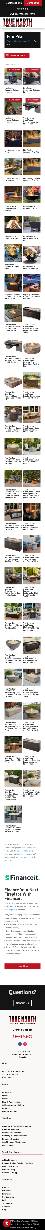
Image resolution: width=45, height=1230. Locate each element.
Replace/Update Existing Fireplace (17, 1163)
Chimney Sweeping (10, 1129)
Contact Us (33, 2)
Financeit (6, 1194)
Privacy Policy (21, 1224)
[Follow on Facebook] (20, 1044)
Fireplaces (7, 1092)
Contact (5, 1187)
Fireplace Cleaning (10, 1139)
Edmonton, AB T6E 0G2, (22, 1054)
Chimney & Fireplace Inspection (16, 1126)
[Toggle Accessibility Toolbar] (6, 1223)
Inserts (5, 1096)
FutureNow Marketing (27, 1228)
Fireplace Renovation (11, 1133)
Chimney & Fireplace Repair (14, 1136)
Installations (7, 1145)
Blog (4, 1210)
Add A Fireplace (9, 1160)
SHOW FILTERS (18, 55)
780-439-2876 (22, 1036)
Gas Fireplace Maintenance (14, 1142)
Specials (6, 1207)
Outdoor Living (8, 1170)
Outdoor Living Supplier (16, 41)
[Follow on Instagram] (25, 1044)
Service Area (8, 1197)
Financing (22, 8)
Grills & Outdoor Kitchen (13, 1105)
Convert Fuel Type (10, 1173)
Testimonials (8, 1203)
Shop (30, 41)
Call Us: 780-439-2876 (22, 14)
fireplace (12, 910)
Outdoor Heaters (9, 1111)
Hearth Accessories (11, 1102)
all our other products (22, 857)
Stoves (5, 1099)
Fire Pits (6, 1108)
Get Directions (14, 2)
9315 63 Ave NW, (22, 1052)
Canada (22, 1057)
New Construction (10, 1166)
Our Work (6, 1191)
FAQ (4, 1200)
